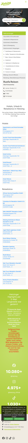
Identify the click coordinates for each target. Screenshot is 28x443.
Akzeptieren (8, 419)
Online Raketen (14, 424)
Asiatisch (8, 60)
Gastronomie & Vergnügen (11, 48)
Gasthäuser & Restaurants (12, 51)
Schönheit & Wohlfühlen (10, 42)
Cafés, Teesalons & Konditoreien (14, 54)
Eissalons (8, 69)
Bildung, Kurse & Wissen (10, 75)
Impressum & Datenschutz (12, 429)
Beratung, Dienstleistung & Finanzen (14, 78)
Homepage (8, 96)
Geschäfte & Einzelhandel (11, 36)
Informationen (19, 419)
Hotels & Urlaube (10, 72)
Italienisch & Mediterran (12, 63)
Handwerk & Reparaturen (10, 39)
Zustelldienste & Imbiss (12, 66)
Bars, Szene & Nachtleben (12, 57)
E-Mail (7, 93)
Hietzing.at (6, 3)
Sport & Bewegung (9, 45)
